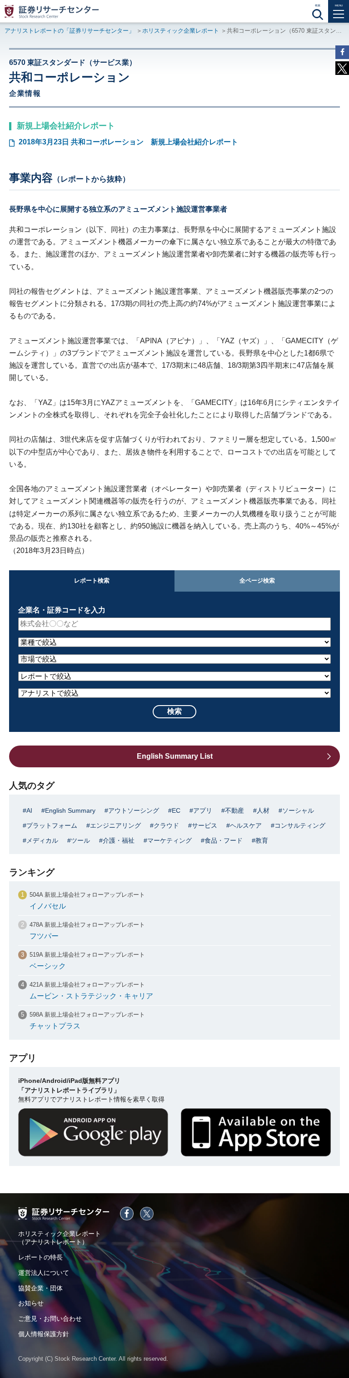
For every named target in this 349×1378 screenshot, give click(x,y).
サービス (204, 825)
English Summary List (175, 756)
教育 (261, 840)
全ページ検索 (257, 580)
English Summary (70, 810)
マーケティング (169, 840)
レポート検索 (92, 580)
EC (176, 810)
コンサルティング (299, 825)
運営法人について (43, 1272)
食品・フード (223, 840)
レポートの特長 (40, 1257)
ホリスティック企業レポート (180, 30)
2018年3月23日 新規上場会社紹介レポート (128, 142)
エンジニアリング (115, 825)
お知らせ (31, 1303)
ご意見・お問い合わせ (50, 1318)
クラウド (166, 825)
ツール (80, 840)
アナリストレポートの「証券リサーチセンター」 (70, 30)
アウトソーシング (133, 810)
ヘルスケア (246, 825)
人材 (263, 810)
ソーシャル (298, 810)
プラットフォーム (51, 825)
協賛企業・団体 (40, 1288)
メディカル (42, 840)
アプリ (202, 810)
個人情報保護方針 (43, 1334)
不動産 (234, 810)
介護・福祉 (119, 840)
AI (29, 810)
